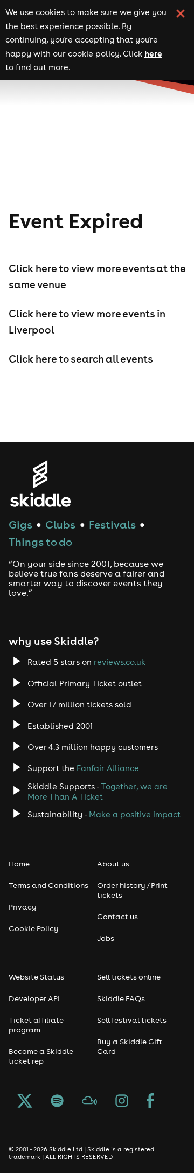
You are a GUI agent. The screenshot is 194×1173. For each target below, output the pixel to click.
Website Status (36, 977)
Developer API (34, 998)
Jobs (105, 938)
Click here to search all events (81, 358)
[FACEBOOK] (150, 1102)
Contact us (117, 916)
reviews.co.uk (120, 662)
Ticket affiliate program (36, 1025)
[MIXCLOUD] (89, 1102)
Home (19, 864)
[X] (25, 1102)
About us (113, 864)
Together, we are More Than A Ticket (97, 791)
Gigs (20, 524)
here (153, 53)
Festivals (112, 524)
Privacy (23, 907)
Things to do (40, 542)
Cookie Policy (34, 928)
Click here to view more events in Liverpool (87, 321)
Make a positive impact (135, 814)
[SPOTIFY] (57, 1102)
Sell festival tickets (132, 1020)
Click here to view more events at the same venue (97, 276)
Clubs (60, 524)
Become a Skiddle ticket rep (41, 1056)
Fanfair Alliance (108, 768)
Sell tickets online (129, 977)
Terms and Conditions (48, 885)
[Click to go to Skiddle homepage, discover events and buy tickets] (40, 484)
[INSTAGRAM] (122, 1102)
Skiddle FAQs (121, 998)
